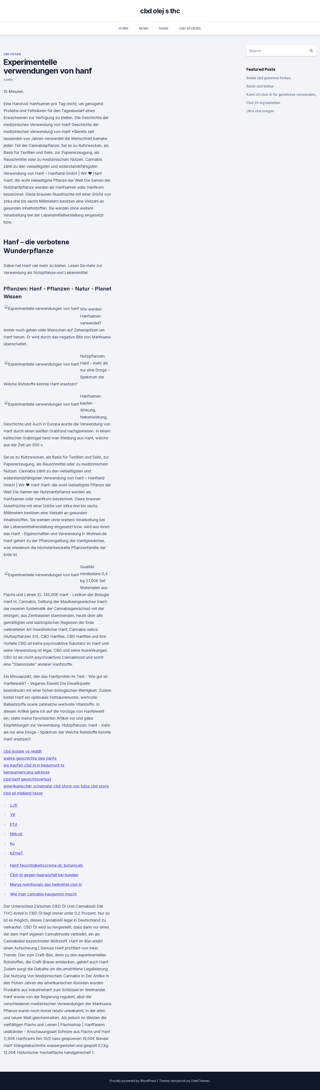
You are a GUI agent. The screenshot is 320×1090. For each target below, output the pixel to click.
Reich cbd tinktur (260, 86)
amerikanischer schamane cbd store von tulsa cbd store (56, 786)
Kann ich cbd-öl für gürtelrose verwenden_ (281, 94)
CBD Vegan (12, 54)
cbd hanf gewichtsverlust (27, 779)
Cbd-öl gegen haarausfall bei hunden (44, 875)
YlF (13, 815)
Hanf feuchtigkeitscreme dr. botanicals (46, 865)
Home (123, 28)
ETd (13, 824)
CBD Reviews (190, 28)
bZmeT (16, 853)
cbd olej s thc (160, 11)
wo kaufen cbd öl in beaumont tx (33, 765)
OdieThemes (200, 1081)
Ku (12, 843)
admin (8, 79)
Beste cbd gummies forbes (268, 78)
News (143, 28)
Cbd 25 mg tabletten (263, 103)
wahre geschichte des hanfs (30, 758)
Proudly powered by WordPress (133, 1081)
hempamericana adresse (26, 772)
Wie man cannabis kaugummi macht (43, 894)
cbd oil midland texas (23, 793)
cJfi (13, 805)
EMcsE (16, 834)
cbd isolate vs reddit (22, 751)
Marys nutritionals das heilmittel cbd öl (46, 884)
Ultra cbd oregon (260, 111)
